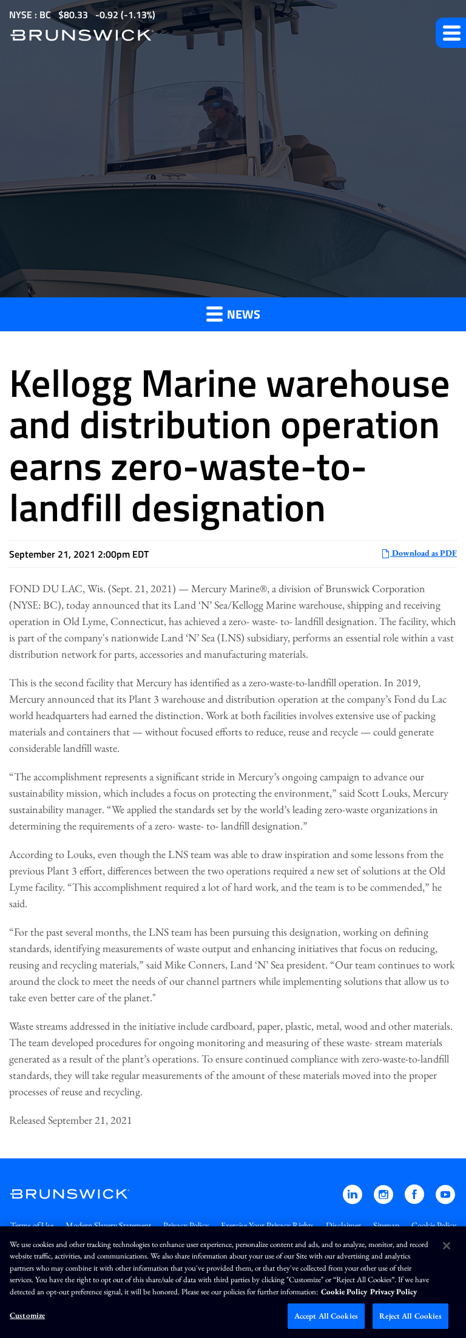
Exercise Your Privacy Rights (267, 1225)
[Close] (446, 1245)
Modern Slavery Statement (108, 1225)
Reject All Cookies (410, 1316)
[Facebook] (415, 1200)
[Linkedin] (353, 1200)
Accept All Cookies (326, 1316)
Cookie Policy (433, 1225)
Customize (27, 1315)
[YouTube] (445, 1200)
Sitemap (386, 1225)
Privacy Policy (186, 1225)
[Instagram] (384, 1200)
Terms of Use (31, 1225)
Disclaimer (343, 1225)
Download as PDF (423, 552)
